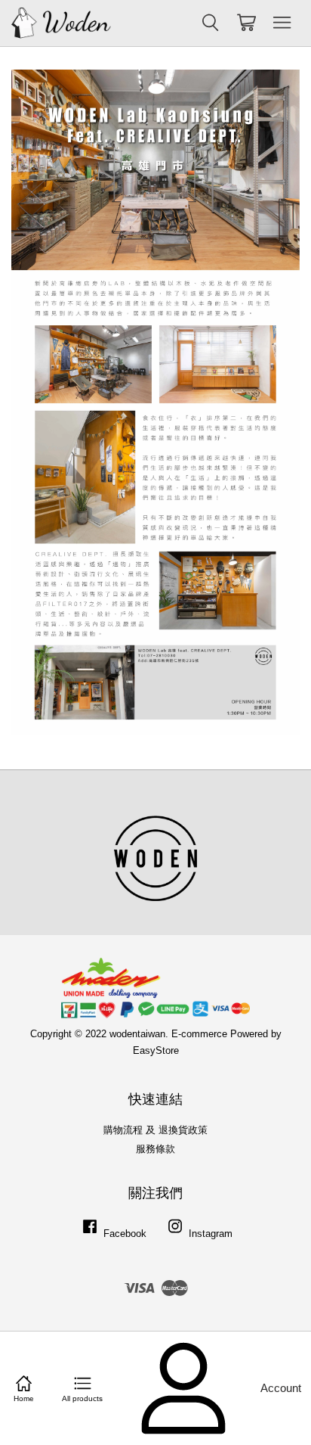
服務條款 (155, 1148)
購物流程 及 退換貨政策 (155, 1130)
